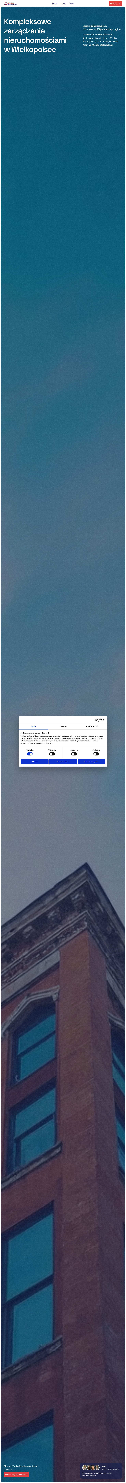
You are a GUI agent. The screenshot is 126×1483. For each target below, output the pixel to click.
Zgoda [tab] (33, 726)
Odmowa (35, 762)
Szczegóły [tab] (63, 726)
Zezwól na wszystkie (91, 762)
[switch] (52, 753)
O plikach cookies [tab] (92, 726)
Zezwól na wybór (63, 762)
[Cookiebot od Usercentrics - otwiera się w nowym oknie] (96, 720)
